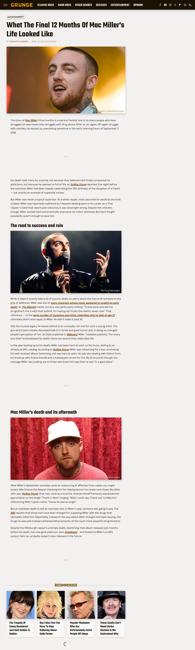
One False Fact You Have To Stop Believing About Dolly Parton (50, 628)
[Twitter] (175, 5)
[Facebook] (160, 5)
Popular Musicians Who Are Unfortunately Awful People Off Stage (81, 628)
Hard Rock (64, 4)
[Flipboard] (180, 5)
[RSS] (190, 5)
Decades (101, 4)
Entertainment (120, 4)
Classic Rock (45, 4)
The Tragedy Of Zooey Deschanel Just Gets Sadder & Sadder (19, 628)
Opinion (138, 4)
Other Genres (83, 4)
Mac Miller (31, 120)
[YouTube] (165, 5)
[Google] (185, 5)
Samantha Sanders (18, 41)
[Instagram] (170, 5)
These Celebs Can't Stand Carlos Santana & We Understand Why (110, 628)
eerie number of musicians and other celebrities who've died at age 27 (74, 315)
